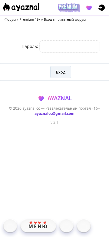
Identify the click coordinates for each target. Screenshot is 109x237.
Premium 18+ (29, 19)
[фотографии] (66, 225)
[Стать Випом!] (68, 7)
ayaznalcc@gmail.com (54, 113)
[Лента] (84, 225)
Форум (10, 19)
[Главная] (10, 225)
